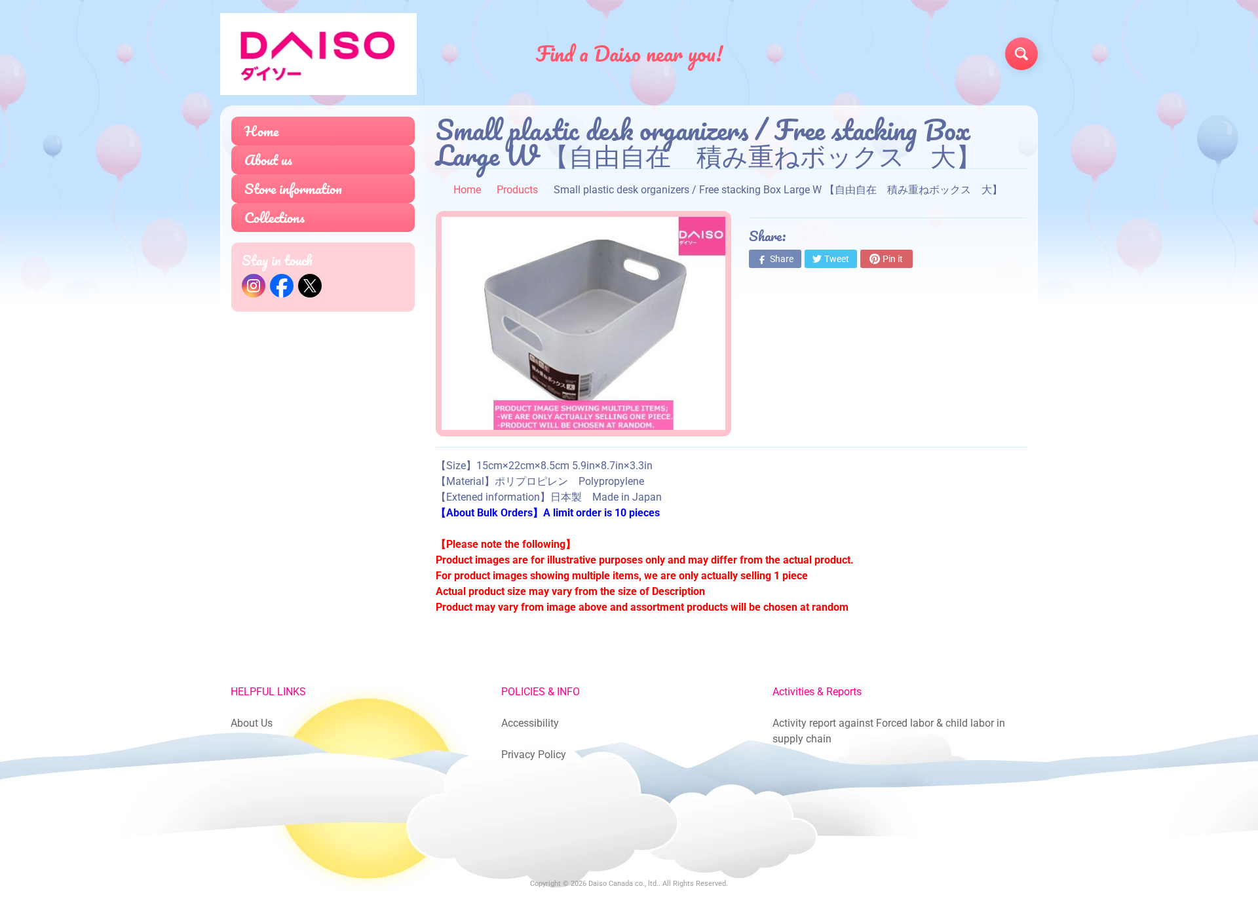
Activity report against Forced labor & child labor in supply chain (888, 731)
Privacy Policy (533, 754)
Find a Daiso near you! (629, 54)
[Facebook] (282, 285)
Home (261, 130)
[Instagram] (253, 285)
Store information (293, 188)
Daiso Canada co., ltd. (623, 883)
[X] (310, 285)
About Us (252, 723)
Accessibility (530, 723)
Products (517, 189)
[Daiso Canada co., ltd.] (318, 54)
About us (268, 159)
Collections (274, 217)
